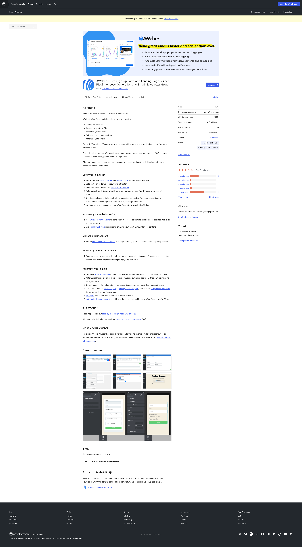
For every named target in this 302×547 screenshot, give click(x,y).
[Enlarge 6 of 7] (168, 375)
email (204, 143)
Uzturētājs (13, 520)
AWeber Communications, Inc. (115, 88)
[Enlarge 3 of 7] (168, 357)
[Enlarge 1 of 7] (108, 357)
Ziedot (183, 520)
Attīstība (142, 97)
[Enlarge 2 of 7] (138, 357)
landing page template (128, 288)
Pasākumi (184, 516)
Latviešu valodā (37, 534)
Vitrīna (69, 512)
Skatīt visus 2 (214, 137)
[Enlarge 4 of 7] (108, 375)
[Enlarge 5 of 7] (138, 375)
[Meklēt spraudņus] (34, 26)
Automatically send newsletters (99, 299)
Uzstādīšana (127, 97)
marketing (201, 148)
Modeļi (69, 523)
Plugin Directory (15, 12)
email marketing (98, 227)
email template (110, 288)
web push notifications (100, 220)
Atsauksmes (111, 97)
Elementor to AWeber (120, 187)
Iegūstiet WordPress (288, 4)
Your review (183, 197)
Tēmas (69, 516)
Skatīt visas (214, 197)
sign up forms (122, 180)
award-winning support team (128, 319)
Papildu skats (184, 154)
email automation (102, 274)
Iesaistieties (185, 512)
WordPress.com (244, 512)
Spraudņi (70, 520)
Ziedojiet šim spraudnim (188, 240)
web (208, 148)
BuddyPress (242, 523)
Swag (184, 523)
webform (215, 148)
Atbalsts (215, 97)
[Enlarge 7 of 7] (168, 394)
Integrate (90, 295)
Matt (239, 516)
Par (10, 512)
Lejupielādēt (213, 85)
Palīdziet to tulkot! (171, 19)
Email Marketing (212, 143)
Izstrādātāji (128, 520)
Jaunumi (12, 516)
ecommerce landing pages (103, 241)
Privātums (13, 523)
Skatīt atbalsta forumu (188, 217)
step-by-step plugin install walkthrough (119, 314)
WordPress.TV (129, 523)
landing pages (106, 180)
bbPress (241, 520)
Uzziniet (127, 512)
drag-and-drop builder (160, 288)
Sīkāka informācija (93, 97)
